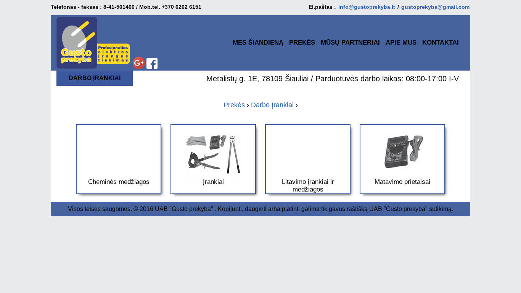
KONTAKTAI (440, 42)
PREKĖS (302, 42)
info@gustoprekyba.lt (366, 7)
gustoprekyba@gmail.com (435, 7)
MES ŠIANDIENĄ (258, 42)
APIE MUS (401, 42)
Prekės (234, 105)
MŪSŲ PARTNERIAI (350, 42)
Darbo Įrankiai (272, 105)
